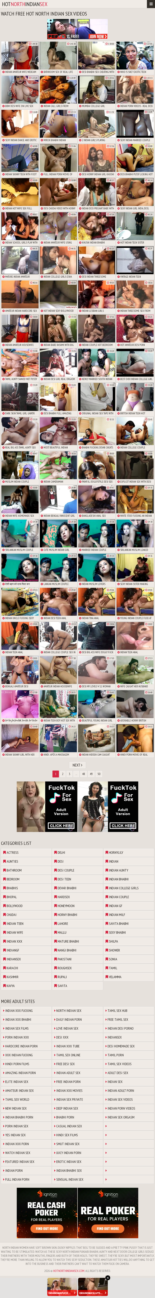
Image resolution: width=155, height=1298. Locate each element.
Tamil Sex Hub (117, 1010)
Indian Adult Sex (68, 1072)
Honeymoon (65, 905)
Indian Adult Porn (120, 1090)
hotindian (24, 4)
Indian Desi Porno (120, 1028)
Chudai (11, 914)
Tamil (112, 968)
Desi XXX (62, 1037)
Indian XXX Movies (69, 1090)
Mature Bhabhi (68, 941)
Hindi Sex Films (67, 1135)
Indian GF (115, 905)
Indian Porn (13, 1170)
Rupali (62, 977)
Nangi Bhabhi (66, 950)
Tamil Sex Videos (119, 1064)
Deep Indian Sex (67, 1108)
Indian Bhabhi (118, 879)
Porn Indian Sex (16, 1126)
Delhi (61, 852)
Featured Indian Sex (19, 1161)
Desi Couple (65, 870)
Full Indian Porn (16, 1179)
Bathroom (14, 870)
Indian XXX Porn (16, 1144)
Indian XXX (14, 941)
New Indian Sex (15, 1108)
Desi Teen (64, 879)
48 (83, 774)
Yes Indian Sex (15, 1135)
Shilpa (113, 941)
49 (91, 774)
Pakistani (64, 959)
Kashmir (12, 977)
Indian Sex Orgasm (120, 1117)
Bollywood (14, 905)
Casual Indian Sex (69, 1126)
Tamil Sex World (16, 1099)
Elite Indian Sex (16, 1081)
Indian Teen (14, 923)
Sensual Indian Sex (69, 1179)
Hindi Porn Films (16, 1064)
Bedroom (12, 879)
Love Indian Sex (67, 1028)
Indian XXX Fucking (18, 1010)
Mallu (61, 932)
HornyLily (115, 852)
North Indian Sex (68, 1010)
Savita (62, 985)
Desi (60, 861)
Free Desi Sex (65, 1064)
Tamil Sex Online (68, 1055)
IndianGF (12, 950)
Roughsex (64, 968)
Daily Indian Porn (69, 1019)
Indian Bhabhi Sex (69, 1170)
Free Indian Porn (68, 1081)
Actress (12, 852)
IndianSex (13, 959)
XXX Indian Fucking (18, 1055)
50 (98, 774)
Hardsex (63, 897)
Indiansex (114, 1037)
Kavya (10, 985)
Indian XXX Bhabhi (17, 1019)
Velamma (114, 977)
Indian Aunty (118, 870)
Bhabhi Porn (65, 1117)
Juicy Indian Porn (68, 1152)
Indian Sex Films (16, 1028)
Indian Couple (118, 897)
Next (77, 765)
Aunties (12, 861)
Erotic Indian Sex (68, 1161)
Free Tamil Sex (117, 1019)
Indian (113, 861)
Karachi (12, 968)
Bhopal (11, 897)
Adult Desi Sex (117, 1072)
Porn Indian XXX (16, 1037)
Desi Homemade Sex (121, 1046)
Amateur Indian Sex (19, 1090)
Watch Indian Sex (17, 1152)
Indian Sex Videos (120, 1099)
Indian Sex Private (69, 1099)
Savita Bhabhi (118, 923)
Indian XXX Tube (68, 1046)
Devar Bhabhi (66, 888)
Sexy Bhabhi (117, 932)
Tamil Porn (115, 1055)
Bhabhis (12, 888)
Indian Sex (115, 1081)
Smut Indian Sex (68, 1144)
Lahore (62, 923)
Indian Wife (14, 932)
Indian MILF (116, 914)
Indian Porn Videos (121, 1108)
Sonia (112, 959)
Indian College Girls (123, 888)
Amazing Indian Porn (20, 1072)
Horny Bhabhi (67, 914)
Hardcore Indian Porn (21, 1046)
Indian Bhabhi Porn (18, 1117)
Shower (114, 950)
